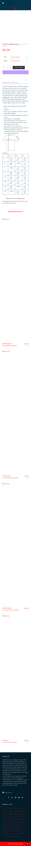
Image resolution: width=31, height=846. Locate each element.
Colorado (5, 814)
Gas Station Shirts (6, 610)
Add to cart (19, 67)
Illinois (22, 816)
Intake (13, 819)
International (19, 819)
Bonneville (16, 808)
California (5, 811)
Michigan (5, 825)
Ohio (11, 828)
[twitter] (12, 797)
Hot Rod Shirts (6, 345)
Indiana (5, 819)
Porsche (18, 830)
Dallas (10, 814)
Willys (4, 836)
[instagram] (15, 797)
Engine (19, 814)
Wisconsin (10, 836)
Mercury (22, 822)
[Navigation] (15, 8)
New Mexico (19, 825)
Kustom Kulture (14, 477)
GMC (13, 816)
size (5, 56)
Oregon (19, 828)
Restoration (24, 830)
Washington (22, 833)
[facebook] (8, 797)
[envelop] (22, 797)
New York (5, 828)
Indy (9, 819)
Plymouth (13, 830)
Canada (11, 811)
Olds (14, 828)
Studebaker (5, 833)
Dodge (15, 814)
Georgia (9, 816)
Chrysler (22, 811)
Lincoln (16, 822)
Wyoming (16, 836)
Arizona (5, 808)
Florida (24, 814)
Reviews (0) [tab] (14, 82)
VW (17, 833)
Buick (22, 808)
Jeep (25, 819)
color (5, 60)
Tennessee (12, 833)
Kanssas (5, 822)
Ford (4, 816)
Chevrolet (17, 811)
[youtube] (18, 797)
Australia (10, 808)
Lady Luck (11, 822)
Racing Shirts (13, 345)
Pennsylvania (6, 830)
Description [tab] (5, 82)
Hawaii (18, 816)
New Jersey (11, 825)
